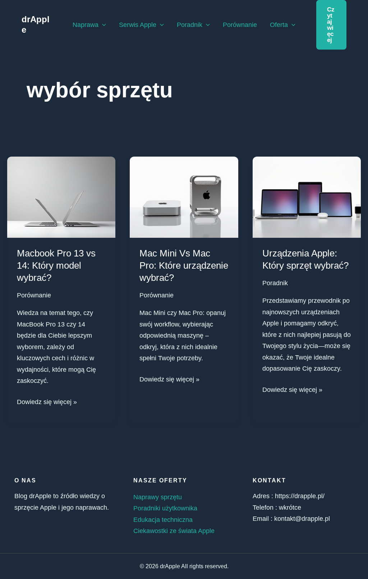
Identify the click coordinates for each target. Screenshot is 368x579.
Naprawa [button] (85, 24)
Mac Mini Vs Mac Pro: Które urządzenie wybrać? (183, 265)
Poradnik (275, 283)
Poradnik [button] (189, 24)
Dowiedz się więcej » (47, 401)
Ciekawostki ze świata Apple (174, 530)
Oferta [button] (279, 24)
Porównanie (240, 24)
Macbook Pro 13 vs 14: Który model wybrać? (56, 265)
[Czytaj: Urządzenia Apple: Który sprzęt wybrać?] (307, 196)
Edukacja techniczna (163, 519)
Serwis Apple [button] (137, 24)
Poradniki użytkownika (165, 508)
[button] (102, 25)
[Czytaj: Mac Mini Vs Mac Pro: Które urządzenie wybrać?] (184, 196)
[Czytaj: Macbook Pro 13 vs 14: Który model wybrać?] (61, 196)
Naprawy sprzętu (157, 497)
